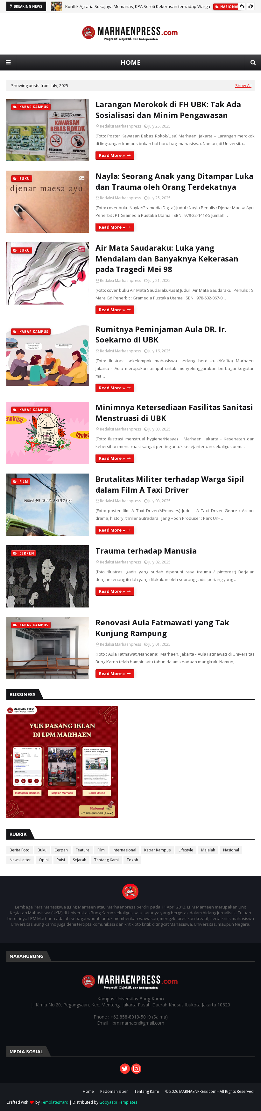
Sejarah (79, 860)
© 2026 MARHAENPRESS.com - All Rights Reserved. (210, 1091)
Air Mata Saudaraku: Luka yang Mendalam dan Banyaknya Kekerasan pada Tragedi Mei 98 (166, 258)
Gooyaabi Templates (118, 1102)
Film (101, 850)
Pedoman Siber (114, 1091)
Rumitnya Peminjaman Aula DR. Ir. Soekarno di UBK (161, 334)
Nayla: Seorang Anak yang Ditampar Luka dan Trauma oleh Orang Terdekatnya (174, 181)
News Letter (20, 860)
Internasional (124, 850)
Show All (243, 85)
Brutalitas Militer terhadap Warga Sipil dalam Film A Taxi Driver (169, 484)
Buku (42, 850)
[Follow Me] (125, 1072)
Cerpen (61, 850)
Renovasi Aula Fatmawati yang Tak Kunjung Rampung (162, 627)
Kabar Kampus (157, 850)
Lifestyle (186, 850)
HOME (130, 62)
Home (88, 1091)
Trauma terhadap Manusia (146, 550)
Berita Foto (20, 850)
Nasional (231, 850)
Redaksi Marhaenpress (120, 126)
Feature (82, 850)
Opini (44, 860)
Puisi (61, 860)
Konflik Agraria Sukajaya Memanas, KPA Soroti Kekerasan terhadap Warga (137, 6)
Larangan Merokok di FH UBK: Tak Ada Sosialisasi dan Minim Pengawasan (168, 109)
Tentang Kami (106, 860)
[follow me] (136, 1072)
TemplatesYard (54, 1102)
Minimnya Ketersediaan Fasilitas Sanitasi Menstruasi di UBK (174, 412)
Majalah (208, 850)
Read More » (112, 155)
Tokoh (132, 860)
